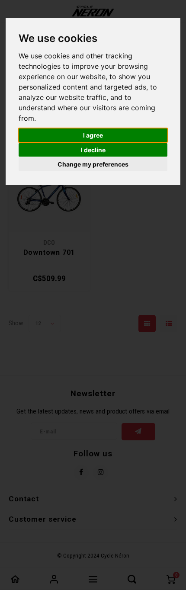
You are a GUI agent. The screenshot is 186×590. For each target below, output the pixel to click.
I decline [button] (93, 150)
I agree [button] (93, 135)
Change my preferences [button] (93, 164)
